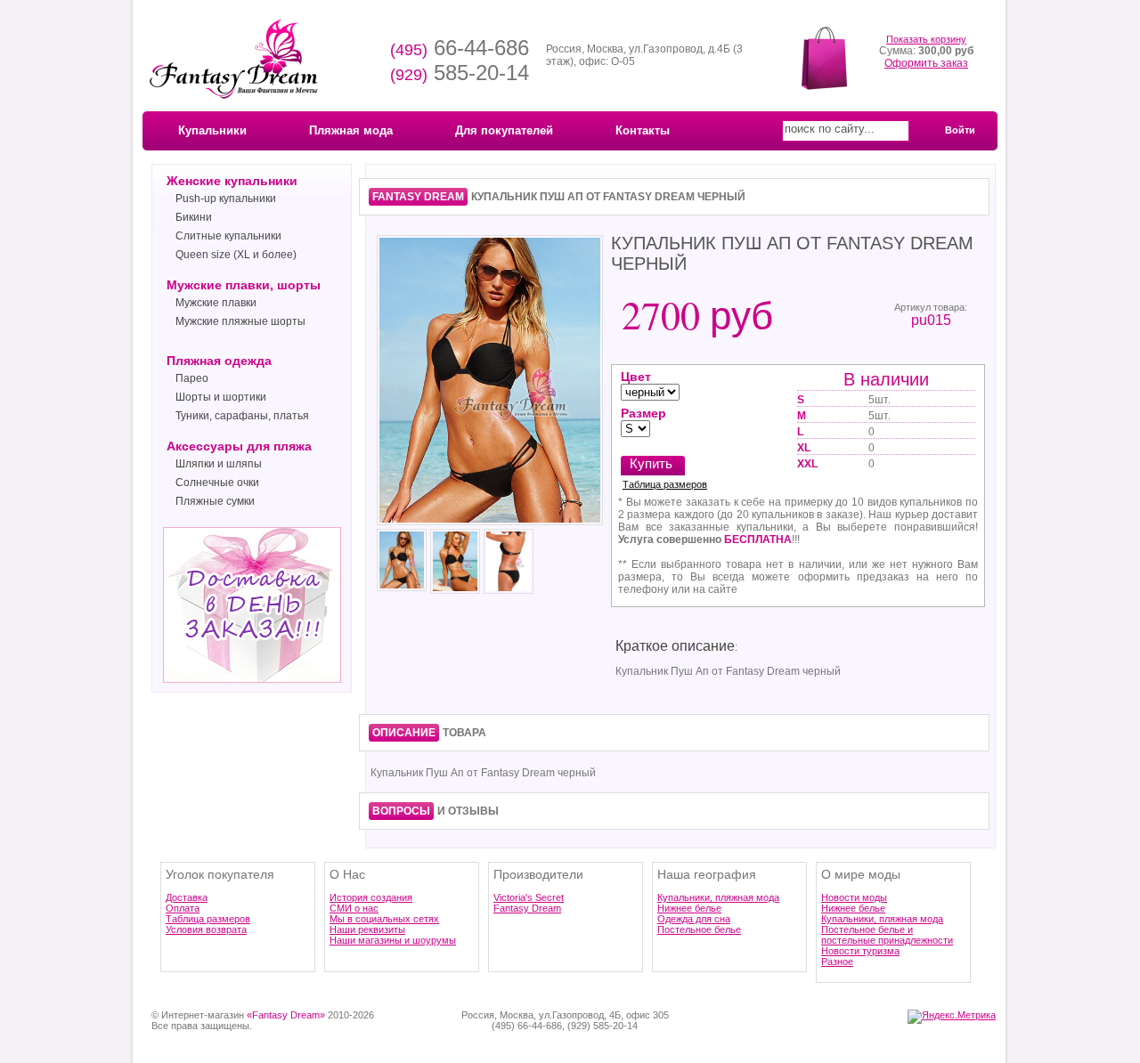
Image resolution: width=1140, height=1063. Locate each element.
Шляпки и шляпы (218, 464)
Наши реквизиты (367, 929)
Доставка (187, 897)
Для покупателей (504, 130)
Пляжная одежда (219, 360)
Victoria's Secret (528, 897)
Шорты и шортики (220, 397)
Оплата (183, 908)
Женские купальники (232, 181)
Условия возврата (206, 929)
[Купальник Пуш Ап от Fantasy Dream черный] (490, 523)
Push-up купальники (225, 198)
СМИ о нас (354, 908)
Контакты (642, 130)
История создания (371, 897)
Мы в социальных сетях (384, 918)
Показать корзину (926, 39)
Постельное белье (699, 929)
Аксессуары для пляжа (239, 446)
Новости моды (854, 897)
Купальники (212, 130)
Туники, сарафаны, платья (242, 416)
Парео (191, 378)
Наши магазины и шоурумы (393, 940)
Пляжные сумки (215, 501)
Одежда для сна (693, 918)
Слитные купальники (228, 236)
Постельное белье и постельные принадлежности (887, 934)
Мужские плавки (215, 302)
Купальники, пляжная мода (718, 897)
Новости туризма (860, 950)
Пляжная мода (351, 130)
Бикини (193, 217)
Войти (960, 130)
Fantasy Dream (527, 908)
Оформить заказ (926, 63)
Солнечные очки (217, 482)
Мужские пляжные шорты (240, 321)
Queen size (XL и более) (236, 254)
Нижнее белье (689, 908)
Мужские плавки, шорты (244, 285)
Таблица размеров (665, 484)
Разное (837, 961)
